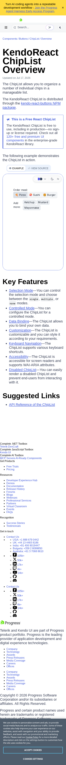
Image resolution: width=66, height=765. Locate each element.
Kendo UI (5, 452)
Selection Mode (21, 290)
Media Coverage (15, 660)
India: (26, 545)
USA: (26, 539)
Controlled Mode (21, 308)
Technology (13, 652)
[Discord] (15, 581)
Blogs (9, 494)
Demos (10, 483)
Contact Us (12, 536)
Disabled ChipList (22, 370)
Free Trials (12, 466)
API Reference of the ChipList (32, 405)
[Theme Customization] (58, 179)
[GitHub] (15, 577)
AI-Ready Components (29, 458)
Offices (10, 666)
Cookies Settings (33, 758)
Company (11, 649)
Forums (10, 492)
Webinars (11, 497)
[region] (33, 742)
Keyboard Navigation (25, 343)
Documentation (15, 486)
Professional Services (18, 500)
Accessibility (18, 357)
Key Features (25, 282)
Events (10, 509)
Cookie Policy (32, 737)
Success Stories (15, 523)
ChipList (34, 38)
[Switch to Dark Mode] (52, 179)
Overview (46, 38)
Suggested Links (31, 396)
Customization (20, 330)
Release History (15, 489)
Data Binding (19, 321)
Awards (10, 654)
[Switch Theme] (60, 27)
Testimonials (13, 526)
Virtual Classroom (16, 506)
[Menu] (6, 27)
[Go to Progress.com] (10, 624)
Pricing (10, 469)
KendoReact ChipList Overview (30, 61)
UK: (25, 542)
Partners (11, 503)
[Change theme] (41, 179)
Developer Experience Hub (21, 480)
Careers (11, 663)
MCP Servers (7, 458)
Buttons (23, 38)
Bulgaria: (27, 548)
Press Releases (15, 657)
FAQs (9, 512)
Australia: (28, 551)
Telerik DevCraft (9, 446)
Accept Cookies (33, 750)
